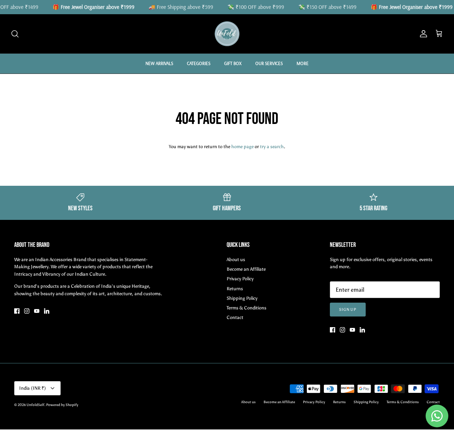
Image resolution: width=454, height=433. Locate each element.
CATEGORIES (198, 63)
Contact (235, 317)
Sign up (347, 309)
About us (236, 259)
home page (242, 146)
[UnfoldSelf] (227, 33)
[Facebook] (17, 311)
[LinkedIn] (46, 311)
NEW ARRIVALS (159, 63)
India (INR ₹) (32, 388)
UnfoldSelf (35, 405)
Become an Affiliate (246, 269)
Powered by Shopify (62, 405)
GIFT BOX (233, 63)
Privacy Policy (240, 278)
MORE (303, 63)
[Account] (422, 33)
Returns (235, 288)
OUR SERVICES (269, 63)
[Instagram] (26, 311)
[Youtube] (36, 311)
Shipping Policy (242, 298)
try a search (272, 146)
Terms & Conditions (246, 307)
